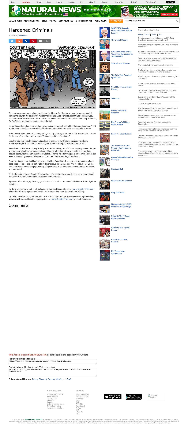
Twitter (35, 379)
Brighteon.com (49, 21)
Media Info (133, 2)
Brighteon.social (84, 21)
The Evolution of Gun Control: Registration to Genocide (121, 148)
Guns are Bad (117, 169)
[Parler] (92, 11)
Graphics (71, 2)
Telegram (79, 398)
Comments (22, 36)
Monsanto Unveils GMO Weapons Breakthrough (121, 205)
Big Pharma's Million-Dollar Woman (120, 123)
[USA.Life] (110, 11)
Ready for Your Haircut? (121, 134)
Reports (59, 2)
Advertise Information (55, 408)
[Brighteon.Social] (85, 11)
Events (39, 2)
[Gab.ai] (107, 11)
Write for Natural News (55, 404)
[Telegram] (88, 11)
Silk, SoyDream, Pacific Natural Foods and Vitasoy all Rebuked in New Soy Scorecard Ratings (158, 110)
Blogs (49, 2)
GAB (69, 379)
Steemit (51, 379)
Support (104, 2)
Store (114, 21)
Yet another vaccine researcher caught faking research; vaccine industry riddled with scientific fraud (158, 53)
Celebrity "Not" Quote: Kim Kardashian (120, 217)
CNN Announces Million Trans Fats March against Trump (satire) (122, 54)
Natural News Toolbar (55, 394)
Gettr (78, 402)
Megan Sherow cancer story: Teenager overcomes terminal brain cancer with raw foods (157, 116)
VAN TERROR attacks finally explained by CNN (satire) (121, 30)
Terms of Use (52, 398)
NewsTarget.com (31, 21)
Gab (77, 410)
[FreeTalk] (98, 11)
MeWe (59, 379)
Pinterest (43, 379)
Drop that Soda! (118, 192)
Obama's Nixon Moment (121, 181)
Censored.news (66, 21)
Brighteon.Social (82, 396)
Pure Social (80, 406)
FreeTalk (79, 404)
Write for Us (119, 2)
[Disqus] (53, 244)
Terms (70, 419)
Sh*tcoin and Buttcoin (120, 63)
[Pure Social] (102, 11)
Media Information (54, 406)
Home (13, 2)
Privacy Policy (52, 396)
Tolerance (115, 99)
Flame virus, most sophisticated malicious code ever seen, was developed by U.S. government (157, 130)
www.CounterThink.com (83, 189)
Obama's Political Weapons (118, 111)
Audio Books (100, 21)
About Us (92, 2)
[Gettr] (95, 11)
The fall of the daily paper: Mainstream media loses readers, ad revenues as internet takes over (157, 71)
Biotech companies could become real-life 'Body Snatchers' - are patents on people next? (156, 39)
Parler (78, 400)
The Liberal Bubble (119, 40)
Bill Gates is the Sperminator (118, 252)
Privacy (64, 419)
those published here (80, 423)
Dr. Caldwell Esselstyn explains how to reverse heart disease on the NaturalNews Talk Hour (157, 91)
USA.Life (79, 412)
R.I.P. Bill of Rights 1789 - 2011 (149, 104)
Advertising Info (151, 2)
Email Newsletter (82, 394)
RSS (81, 2)
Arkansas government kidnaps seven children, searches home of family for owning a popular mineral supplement (158, 153)
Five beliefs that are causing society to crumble (155, 65)
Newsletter (26, 2)
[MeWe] (105, 11)
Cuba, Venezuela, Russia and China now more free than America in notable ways (157, 59)
